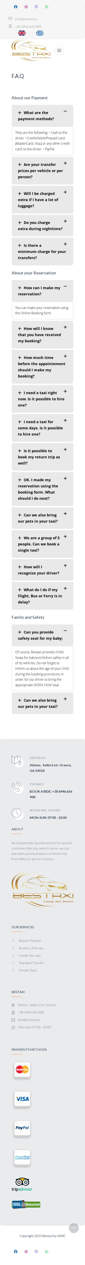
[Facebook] (16, 7)
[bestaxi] (31, 50)
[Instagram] (26, 7)
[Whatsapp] (46, 7)
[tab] (42, 115)
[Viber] (36, 7)
